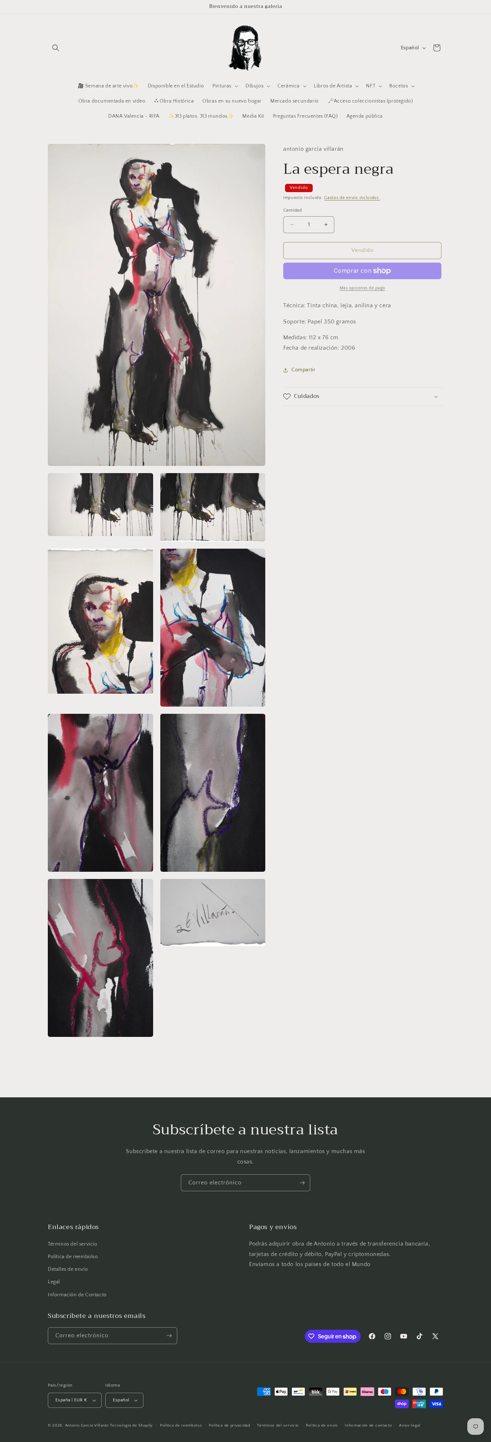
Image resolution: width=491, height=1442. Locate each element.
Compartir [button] (303, 370)
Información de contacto (368, 1425)
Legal (54, 1282)
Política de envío (322, 1425)
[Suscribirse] (302, 1182)
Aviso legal (410, 1425)
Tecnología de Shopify (131, 1425)
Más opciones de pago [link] (362, 288)
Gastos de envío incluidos (352, 197)
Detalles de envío (68, 1269)
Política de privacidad (229, 1425)
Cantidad (292, 210)
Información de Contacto (77, 1294)
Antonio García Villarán (87, 1425)
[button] (56, 48)
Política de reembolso (73, 1256)
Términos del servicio (72, 1244)
